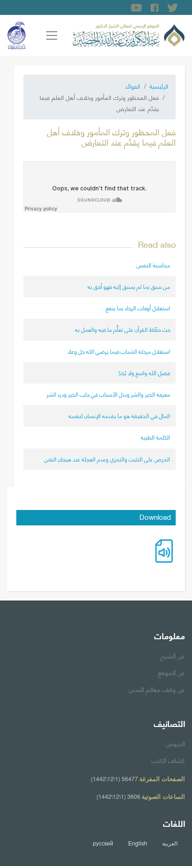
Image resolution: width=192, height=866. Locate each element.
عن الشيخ (172, 655)
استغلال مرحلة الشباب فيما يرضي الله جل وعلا (119, 351)
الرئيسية (159, 85)
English (137, 843)
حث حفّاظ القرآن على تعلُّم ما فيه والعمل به (122, 329)
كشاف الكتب (168, 759)
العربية (170, 843)
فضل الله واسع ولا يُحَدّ (144, 372)
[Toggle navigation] (52, 35)
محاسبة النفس (153, 264)
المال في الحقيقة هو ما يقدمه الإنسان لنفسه (119, 415)
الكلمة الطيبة (155, 437)
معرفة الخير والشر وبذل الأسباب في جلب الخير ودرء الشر (108, 394)
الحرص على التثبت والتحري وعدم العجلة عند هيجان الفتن (107, 459)
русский (103, 843)
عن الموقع (171, 671)
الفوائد (132, 85)
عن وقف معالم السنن (157, 688)
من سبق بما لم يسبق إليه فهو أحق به (129, 286)
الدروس (175, 742)
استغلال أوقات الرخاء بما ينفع (138, 307)
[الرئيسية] (129, 34)
